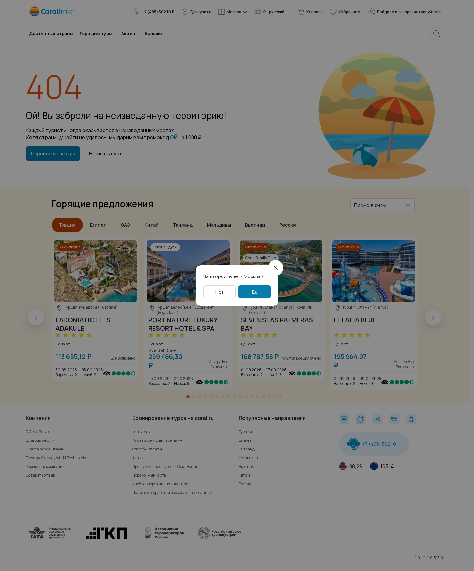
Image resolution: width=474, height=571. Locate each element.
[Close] (275, 268)
